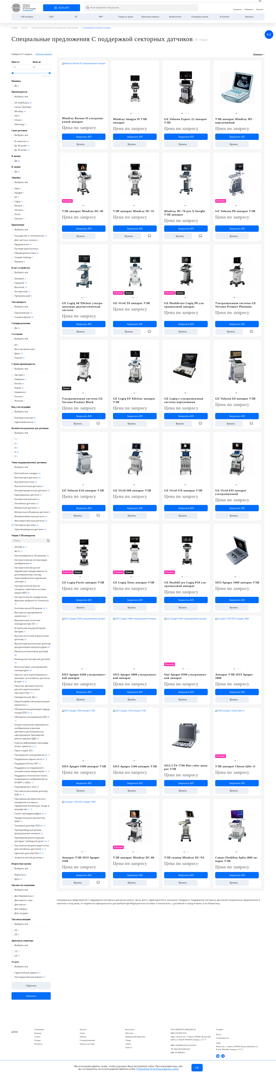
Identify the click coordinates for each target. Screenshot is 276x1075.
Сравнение (237, 7)
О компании (39, 1029)
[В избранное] (104, 64)
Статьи (37, 1037)
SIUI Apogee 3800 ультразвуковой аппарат (135, 676)
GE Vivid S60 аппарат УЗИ (132, 490)
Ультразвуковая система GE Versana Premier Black (82, 400)
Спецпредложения (87, 1040)
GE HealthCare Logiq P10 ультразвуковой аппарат (185, 584)
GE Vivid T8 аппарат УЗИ (131, 303)
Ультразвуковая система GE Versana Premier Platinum (235, 304)
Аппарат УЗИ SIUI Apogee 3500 (80, 859)
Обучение (129, 1033)
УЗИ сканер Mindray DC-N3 (184, 857)
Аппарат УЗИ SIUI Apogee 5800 (234, 676)
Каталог (83, 1029)
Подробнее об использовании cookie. (157, 1069)
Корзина (259, 7)
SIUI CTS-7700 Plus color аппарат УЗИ (186, 767)
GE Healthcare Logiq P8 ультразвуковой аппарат (184, 304)
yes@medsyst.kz (222, 1038)
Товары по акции (125, 17)
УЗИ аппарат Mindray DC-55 (133, 211)
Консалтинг (130, 1029)
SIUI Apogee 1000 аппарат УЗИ (237, 582)
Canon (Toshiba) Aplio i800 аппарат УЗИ (236, 859)
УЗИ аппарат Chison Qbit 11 (235, 766)
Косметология (175, 17)
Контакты (249, 17)
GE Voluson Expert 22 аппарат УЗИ (185, 120)
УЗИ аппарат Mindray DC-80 (133, 857)
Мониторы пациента (150, 17)
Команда (37, 1033)
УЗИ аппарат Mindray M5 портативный (233, 120)
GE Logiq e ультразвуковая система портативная (183, 400)
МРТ (101, 17)
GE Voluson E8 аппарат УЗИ (235, 398)
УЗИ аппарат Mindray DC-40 (82, 211)
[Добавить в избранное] (155, 64)
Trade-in (128, 1047)
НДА (51, 17)
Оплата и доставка (87, 1044)
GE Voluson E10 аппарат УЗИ (83, 490)
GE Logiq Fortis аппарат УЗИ (83, 582)
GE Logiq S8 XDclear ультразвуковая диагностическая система (82, 306)
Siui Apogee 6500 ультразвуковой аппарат (185, 676)
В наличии (224, 17)
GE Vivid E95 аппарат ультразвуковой (230, 492)
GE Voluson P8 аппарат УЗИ (235, 211)
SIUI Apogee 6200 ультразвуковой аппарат (84, 676)
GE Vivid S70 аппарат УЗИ (183, 490)
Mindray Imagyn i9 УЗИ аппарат (130, 120)
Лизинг (128, 1044)
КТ (76, 17)
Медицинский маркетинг (135, 1037)
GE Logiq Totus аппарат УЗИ (133, 582)
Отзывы (37, 1040)
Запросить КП (84, 136)
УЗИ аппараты (27, 17)
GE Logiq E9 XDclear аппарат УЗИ (134, 400)
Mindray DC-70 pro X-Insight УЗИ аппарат (184, 212)
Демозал (83, 1037)
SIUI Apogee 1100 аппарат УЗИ (135, 766)
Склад (82, 1033)
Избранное (249, 7)
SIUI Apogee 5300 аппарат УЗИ (84, 766)
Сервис (128, 1040)
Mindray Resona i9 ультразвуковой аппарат (83, 120)
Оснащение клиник (199, 17)
